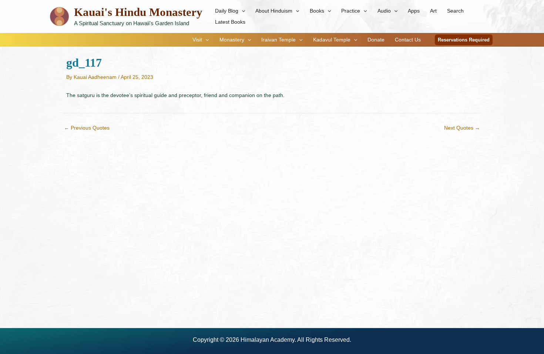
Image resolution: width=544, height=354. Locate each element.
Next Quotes (462, 127)
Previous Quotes (87, 127)
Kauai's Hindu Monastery (138, 12)
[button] (241, 10)
